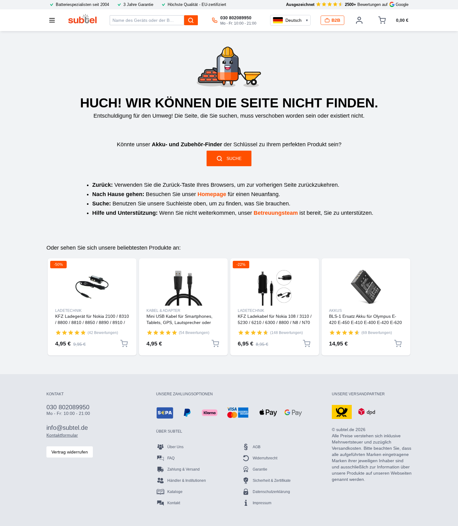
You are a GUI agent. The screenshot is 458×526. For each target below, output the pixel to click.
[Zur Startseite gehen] (82, 18)
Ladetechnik (68, 310)
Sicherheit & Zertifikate (272, 480)
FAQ (170, 458)
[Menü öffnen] (53, 20)
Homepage (212, 194)
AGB (256, 447)
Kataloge (175, 492)
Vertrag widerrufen (69, 451)
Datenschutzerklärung (271, 492)
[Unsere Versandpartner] (342, 411)
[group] (70, 332)
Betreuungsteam (276, 213)
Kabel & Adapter (163, 310)
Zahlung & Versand (183, 469)
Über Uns (175, 447)
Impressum (262, 503)
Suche (234, 158)
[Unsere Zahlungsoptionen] (165, 412)
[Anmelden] (359, 20)
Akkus (335, 310)
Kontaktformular (62, 435)
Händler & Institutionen (186, 480)
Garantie (260, 469)
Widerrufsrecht (265, 458)
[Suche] (191, 20)
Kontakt (173, 503)
